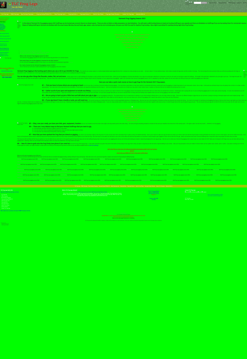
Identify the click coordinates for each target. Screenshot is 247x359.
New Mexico (20, 174)
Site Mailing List (123, 213)
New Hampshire (193, 169)
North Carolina (64, 174)
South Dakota (20, 180)
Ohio (108, 174)
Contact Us (239, 2)
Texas (63, 180)
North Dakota (87, 174)
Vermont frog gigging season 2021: (31, 21)
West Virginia (170, 180)
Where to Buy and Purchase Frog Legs (70, 193)
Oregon (149, 174)
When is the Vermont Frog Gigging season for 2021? (31, 50)
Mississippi (86, 169)
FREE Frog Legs (231, 2)
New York (42, 174)
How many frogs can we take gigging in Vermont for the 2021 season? (34, 52)
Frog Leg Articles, (96, 193)
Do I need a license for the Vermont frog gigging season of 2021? (33, 53)
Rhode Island (193, 174)
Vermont (103, 180)
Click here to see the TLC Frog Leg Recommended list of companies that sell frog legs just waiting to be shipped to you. (42, 161)
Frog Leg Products (222, 2)
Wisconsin (192, 180)
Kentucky (139, 164)
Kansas (118, 164)
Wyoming (213, 180)
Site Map (245, 2)
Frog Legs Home (212, 2)
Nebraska (150, 169)
